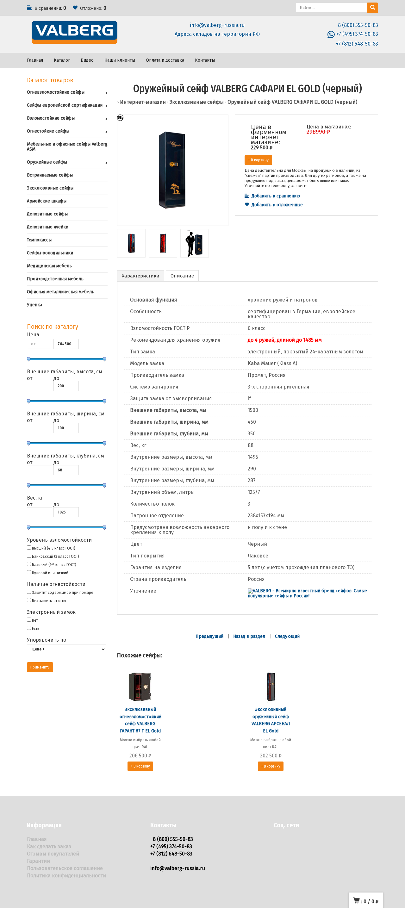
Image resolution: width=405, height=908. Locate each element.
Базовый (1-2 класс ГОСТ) (54, 564)
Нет (35, 620)
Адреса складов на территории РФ (217, 34)
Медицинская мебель (49, 266)
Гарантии (38, 861)
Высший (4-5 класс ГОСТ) (53, 548)
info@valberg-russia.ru (217, 25)
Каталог (62, 60)
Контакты (205, 60)
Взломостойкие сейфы (51, 118)
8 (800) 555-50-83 (358, 25)
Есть (35, 628)
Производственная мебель (55, 279)
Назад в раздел (249, 636)
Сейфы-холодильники (50, 253)
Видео (87, 60)
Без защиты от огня (49, 600)
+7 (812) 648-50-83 (357, 44)
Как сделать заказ (49, 846)
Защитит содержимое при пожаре (62, 592)
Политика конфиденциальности (66, 876)
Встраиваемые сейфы (50, 175)
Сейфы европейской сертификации (65, 105)
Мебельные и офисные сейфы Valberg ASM (67, 146)
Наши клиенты (119, 60)
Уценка (34, 305)
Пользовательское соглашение (65, 868)
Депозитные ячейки (47, 227)
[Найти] (372, 8)
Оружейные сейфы (47, 162)
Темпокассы (39, 240)
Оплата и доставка (165, 60)
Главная (35, 60)
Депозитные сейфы (47, 214)
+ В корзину (258, 160)
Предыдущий (209, 636)
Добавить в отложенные (277, 205)
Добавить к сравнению (276, 196)
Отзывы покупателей (53, 854)
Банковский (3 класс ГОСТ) (55, 556)
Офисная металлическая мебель (60, 292)
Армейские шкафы (46, 201)
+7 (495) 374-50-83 (357, 34)
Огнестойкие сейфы (48, 131)
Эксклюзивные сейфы (50, 188)
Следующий (287, 636)
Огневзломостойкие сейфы (55, 92)
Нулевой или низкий (50, 572)
